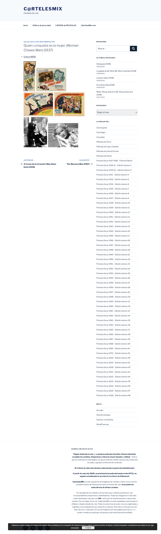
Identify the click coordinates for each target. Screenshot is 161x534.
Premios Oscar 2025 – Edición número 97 (113, 391)
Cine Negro (101, 132)
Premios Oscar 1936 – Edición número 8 (112, 193)
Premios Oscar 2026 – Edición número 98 (113, 395)
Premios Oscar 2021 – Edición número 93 (113, 372)
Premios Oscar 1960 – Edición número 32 (113, 306)
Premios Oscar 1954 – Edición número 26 (113, 278)
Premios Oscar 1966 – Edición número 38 (113, 334)
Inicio (25, 25)
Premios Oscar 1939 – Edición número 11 (113, 208)
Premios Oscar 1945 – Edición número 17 (113, 236)
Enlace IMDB (30, 57)
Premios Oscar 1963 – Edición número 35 (113, 320)
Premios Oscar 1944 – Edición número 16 (113, 231)
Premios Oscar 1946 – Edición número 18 (113, 240)
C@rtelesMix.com (88, 25)
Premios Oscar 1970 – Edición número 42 (113, 353)
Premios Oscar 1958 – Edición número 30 (113, 297)
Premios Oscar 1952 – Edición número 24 (113, 269)
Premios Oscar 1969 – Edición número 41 (113, 348)
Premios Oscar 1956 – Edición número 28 (113, 287)
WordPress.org (102, 424)
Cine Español (101, 128)
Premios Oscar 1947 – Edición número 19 (113, 245)
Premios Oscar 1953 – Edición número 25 (113, 273)
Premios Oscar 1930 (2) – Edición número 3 (114, 170)
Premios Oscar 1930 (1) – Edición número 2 (113, 165)
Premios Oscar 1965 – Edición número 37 (113, 330)
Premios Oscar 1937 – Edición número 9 (112, 198)
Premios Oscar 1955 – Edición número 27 (113, 283)
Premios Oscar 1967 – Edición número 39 (113, 339)
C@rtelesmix (43, 9)
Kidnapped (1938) (103, 64)
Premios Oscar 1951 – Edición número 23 (113, 264)
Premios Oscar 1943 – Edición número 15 (113, 226)
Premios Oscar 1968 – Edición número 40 (113, 344)
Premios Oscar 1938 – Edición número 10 (113, 203)
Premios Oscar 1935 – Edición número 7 (112, 189)
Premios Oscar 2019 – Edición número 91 (113, 363)
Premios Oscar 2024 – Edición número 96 (113, 386)
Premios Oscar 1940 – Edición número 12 (113, 212)
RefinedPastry (47, 42)
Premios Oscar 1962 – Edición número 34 (113, 316)
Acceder (99, 410)
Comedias (100, 137)
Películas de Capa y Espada (107, 146)
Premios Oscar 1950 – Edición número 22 (113, 259)
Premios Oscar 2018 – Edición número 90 (113, 358)
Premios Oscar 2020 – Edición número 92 (113, 367)
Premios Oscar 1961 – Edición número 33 (113, 311)
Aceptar (88, 528)
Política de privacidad (42, 25)
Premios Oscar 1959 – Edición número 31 (113, 301)
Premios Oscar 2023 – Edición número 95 (113, 381)
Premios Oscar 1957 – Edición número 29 (113, 292)
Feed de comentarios (104, 420)
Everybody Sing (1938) (105, 85)
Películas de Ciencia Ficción (107, 151)
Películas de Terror (103, 142)
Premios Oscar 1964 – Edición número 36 (113, 325)
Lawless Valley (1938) (105, 78)
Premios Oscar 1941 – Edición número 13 (113, 217)
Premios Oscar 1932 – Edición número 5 (112, 179)
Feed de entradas (103, 415)
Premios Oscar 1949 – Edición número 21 (113, 254)
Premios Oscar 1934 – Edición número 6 (112, 184)
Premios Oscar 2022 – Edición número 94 (113, 377)
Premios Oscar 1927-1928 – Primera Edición (114, 161)
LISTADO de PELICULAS (65, 25)
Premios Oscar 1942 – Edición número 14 (113, 222)
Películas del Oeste (104, 156)
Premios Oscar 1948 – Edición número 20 (113, 250)
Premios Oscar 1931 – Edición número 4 (112, 175)
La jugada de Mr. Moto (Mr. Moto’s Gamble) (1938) (116, 71)
